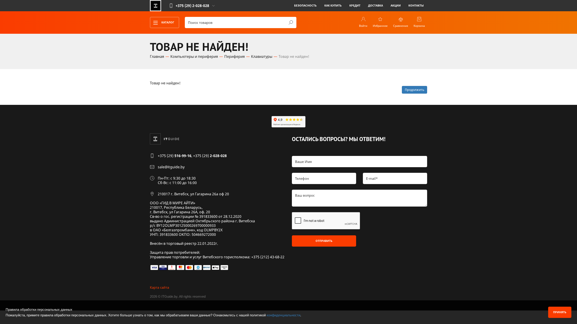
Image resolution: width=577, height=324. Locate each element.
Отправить (324, 241)
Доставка (375, 5)
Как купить (333, 5)
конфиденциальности (283, 315)
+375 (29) (174, 155)
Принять (559, 312)
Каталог (167, 22)
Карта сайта (159, 287)
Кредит (354, 5)
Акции (396, 5)
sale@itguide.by (171, 166)
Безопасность (305, 5)
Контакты (416, 5)
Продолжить (414, 90)
